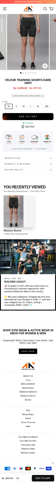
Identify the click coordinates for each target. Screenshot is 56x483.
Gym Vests (32, 343)
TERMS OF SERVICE (28, 392)
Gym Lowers (28, 340)
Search (28, 418)
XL (38, 106)
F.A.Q (28, 380)
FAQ (28, 410)
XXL (47, 106)
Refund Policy (28, 414)
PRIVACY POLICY (28, 396)
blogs (28, 426)
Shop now (28, 351)
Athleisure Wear (28, 448)
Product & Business (18, 164)
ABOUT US (28, 376)
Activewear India (28, 445)
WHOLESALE (28, 388)
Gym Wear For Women (28, 437)
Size (5, 102)
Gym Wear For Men (28, 441)
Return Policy (14, 170)
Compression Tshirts (12, 340)
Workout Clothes (28, 453)
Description (13, 158)
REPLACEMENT (28, 384)
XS (8, 106)
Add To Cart (43, 478)
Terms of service (28, 422)
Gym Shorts (41, 340)
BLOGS (28, 400)
